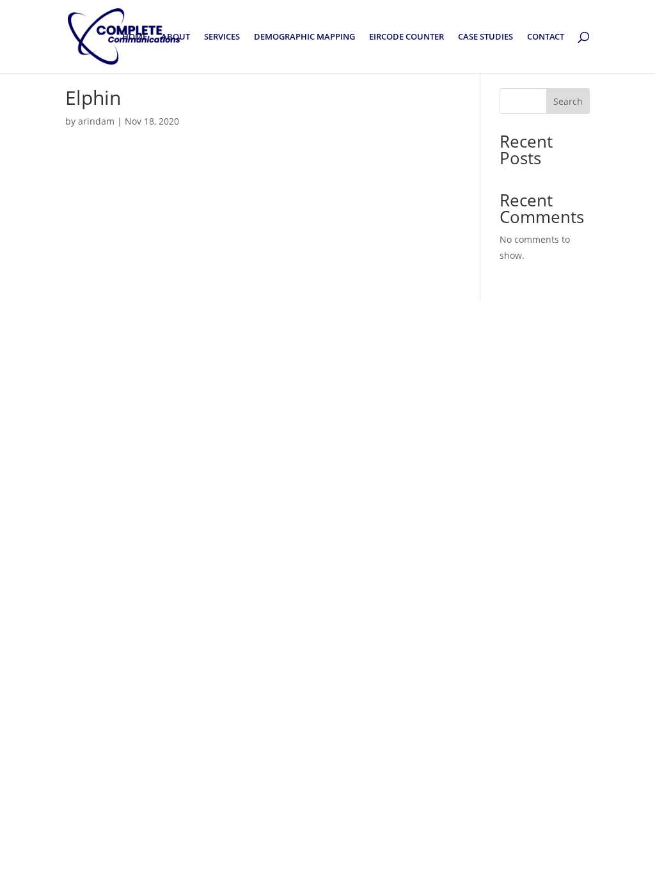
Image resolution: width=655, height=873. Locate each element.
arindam (96, 121)
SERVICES (222, 37)
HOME (134, 37)
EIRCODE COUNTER (406, 37)
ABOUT (175, 37)
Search (568, 101)
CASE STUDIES (485, 37)
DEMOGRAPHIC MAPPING (304, 37)
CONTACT (545, 37)
